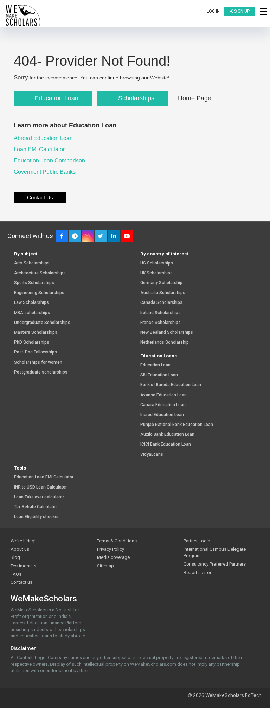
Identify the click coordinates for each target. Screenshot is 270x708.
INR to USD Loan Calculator (40, 487)
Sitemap (105, 565)
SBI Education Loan (159, 375)
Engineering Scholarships (39, 293)
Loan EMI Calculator (40, 149)
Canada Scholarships (161, 302)
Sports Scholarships (34, 283)
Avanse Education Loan (163, 395)
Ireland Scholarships (160, 313)
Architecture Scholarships (40, 273)
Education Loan (55, 98)
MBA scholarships (32, 313)
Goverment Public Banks (45, 172)
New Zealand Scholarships (166, 332)
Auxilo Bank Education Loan (167, 434)
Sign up (241, 11)
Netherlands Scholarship (164, 342)
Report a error (197, 572)
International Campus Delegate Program (215, 553)
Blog (15, 557)
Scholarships (135, 98)
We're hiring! (23, 540)
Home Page (194, 98)
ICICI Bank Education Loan (165, 444)
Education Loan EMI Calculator (43, 477)
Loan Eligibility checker (36, 517)
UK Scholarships (156, 273)
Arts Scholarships (32, 263)
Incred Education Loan (162, 415)
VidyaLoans (151, 454)
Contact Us (40, 197)
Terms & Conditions (117, 540)
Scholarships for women (38, 362)
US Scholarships (156, 263)
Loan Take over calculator (39, 497)
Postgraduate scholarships (41, 372)
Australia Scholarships (162, 293)
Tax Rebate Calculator (35, 507)
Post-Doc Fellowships (35, 352)
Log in (213, 11)
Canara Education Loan (163, 405)
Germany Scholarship (161, 283)
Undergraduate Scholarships (42, 322)
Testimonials (23, 565)
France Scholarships (160, 322)
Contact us (21, 582)
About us (20, 549)
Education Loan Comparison (50, 161)
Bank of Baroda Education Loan (170, 385)
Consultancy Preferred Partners (215, 564)
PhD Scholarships (31, 342)
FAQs (16, 574)
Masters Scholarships (35, 332)
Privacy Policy (110, 549)
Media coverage (113, 557)
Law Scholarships (31, 302)
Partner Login (197, 540)
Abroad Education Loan (44, 138)
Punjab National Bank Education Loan (176, 424)
